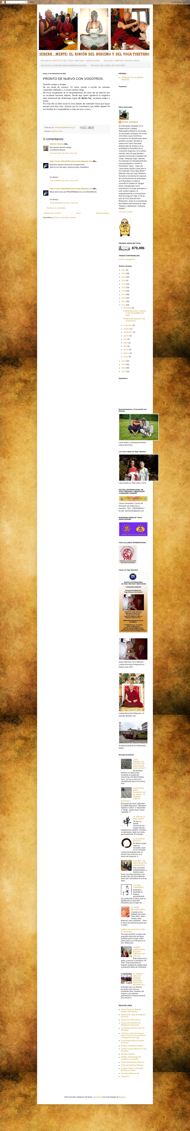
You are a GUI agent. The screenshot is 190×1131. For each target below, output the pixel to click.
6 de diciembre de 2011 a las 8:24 (63, 153)
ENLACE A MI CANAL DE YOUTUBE (108, 65)
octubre (127, 329)
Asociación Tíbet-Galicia (131, 1020)
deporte (54, 131)
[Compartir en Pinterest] (92, 127)
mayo (126, 343)
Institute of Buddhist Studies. (132, 1046)
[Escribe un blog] (84, 127)
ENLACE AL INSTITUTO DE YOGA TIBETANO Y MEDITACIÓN (70, 60)
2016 (123, 287)
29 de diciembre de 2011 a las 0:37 (64, 203)
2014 (123, 294)
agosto (126, 336)
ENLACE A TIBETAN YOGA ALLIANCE (122, 60)
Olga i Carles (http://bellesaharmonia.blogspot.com (71, 161)
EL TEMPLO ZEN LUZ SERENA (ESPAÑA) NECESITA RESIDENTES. (139, 979)
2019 (123, 277)
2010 (123, 361)
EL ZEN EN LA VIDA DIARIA (139, 818)
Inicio (78, 213)
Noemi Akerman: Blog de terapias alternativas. (131, 1010)
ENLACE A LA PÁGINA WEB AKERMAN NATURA (63, 65)
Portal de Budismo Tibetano (132, 1065)
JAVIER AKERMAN (130, 122)
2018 (123, 280)
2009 (123, 364)
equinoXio (125, 1076)
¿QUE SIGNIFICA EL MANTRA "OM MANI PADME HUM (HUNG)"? (139, 764)
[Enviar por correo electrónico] (81, 127)
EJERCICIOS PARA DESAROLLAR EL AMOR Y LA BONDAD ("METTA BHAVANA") (133, 794)
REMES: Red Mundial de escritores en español (131, 1058)
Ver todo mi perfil (125, 212)
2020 (123, 273)
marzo (126, 350)
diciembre (128, 308)
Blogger (122, 1097)
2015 (123, 291)
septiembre (128, 332)
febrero (127, 353)
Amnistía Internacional (130, 1073)
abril (126, 346)
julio (125, 339)
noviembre (128, 325)
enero (126, 357)
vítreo (60, 131)
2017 (123, 284)
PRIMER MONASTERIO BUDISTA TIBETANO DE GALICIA (139, 951)
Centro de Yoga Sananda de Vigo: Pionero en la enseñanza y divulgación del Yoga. (133, 1035)
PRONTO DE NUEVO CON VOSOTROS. (134, 320)
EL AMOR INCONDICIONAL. (138, 908)
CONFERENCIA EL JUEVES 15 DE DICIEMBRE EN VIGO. (134, 313)
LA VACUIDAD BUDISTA (139, 840)
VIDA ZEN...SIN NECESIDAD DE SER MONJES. (140, 863)
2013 (123, 298)
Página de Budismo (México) (132, 1062)
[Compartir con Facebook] (89, 127)
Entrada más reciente (52, 213)
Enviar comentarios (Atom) (65, 217)
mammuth (97, 1097)
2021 (123, 270)
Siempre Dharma (128, 1054)
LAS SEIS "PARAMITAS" (138, 886)
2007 (123, 371)
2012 (123, 301)
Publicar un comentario (56, 208)
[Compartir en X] (87, 127)
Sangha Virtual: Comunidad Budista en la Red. (132, 1069)
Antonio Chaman (57, 144)
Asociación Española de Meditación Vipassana (131, 1024)
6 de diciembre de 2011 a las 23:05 (64, 181)
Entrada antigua (102, 213)
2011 (123, 305)
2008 (123, 368)
